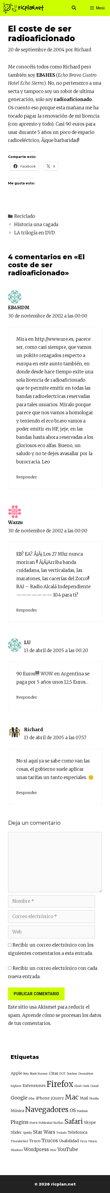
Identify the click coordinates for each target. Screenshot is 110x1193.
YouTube (67, 1149)
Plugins (20, 1122)
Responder (26, 477)
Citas (53, 1073)
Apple (16, 1073)
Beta (26, 1073)
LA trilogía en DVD (34, 233)
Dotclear (72, 1073)
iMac (32, 1098)
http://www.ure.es (54, 339)
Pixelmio (82, 1111)
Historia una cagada (36, 224)
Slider (16, 1132)
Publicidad (45, 1123)
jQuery (57, 1098)
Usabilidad (69, 1140)
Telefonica (77, 1132)
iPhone (43, 1098)
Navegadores (47, 1109)
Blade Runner (39, 1073)
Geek (86, 1086)
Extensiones (34, 1085)
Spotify (27, 1132)
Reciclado (24, 216)
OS (73, 1110)
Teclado (61, 1132)
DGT (62, 1073)
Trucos (50, 1140)
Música (17, 1110)
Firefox (60, 1084)
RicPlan (58, 1123)
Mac (72, 1097)
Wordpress (36, 1149)
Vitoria (92, 1141)
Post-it (34, 1123)
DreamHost (85, 1073)
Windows (17, 1150)
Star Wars (44, 1132)
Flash (78, 1086)
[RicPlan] (23, 8)
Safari (73, 1121)
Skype (90, 1122)
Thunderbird (19, 1141)
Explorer (16, 1086)
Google (19, 1098)
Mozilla (94, 1098)
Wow (53, 1150)
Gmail (95, 1086)
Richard (33, 730)
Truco (35, 1140)
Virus (83, 1141)
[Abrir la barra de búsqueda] (74, 8)
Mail (84, 1098)
